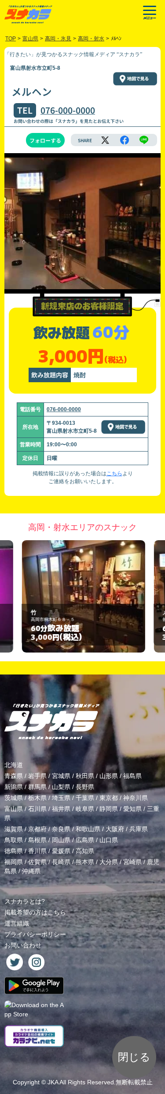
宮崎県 (132, 861)
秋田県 (85, 775)
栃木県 (37, 797)
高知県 (85, 850)
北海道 (13, 764)
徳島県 (13, 850)
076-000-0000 (67, 110)
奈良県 (61, 828)
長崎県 (61, 861)
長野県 (85, 786)
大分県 (108, 861)
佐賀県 (37, 861)
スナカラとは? (24, 901)
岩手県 (37, 775)
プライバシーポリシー (35, 934)
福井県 (61, 808)
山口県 (108, 839)
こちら (114, 473)
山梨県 (61, 786)
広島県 (85, 839)
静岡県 (108, 808)
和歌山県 (88, 828)
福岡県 (13, 861)
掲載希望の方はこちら (35, 912)
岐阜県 (85, 808)
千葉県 (85, 797)
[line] (144, 140)
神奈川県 (135, 797)
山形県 (108, 775)
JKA (53, 1082)
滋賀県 (13, 828)
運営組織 (16, 923)
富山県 (13, 808)
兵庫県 (138, 828)
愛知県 (132, 808)
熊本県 (85, 861)
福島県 (132, 775)
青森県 (13, 775)
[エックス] (105, 140)
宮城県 (61, 775)
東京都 (108, 797)
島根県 (37, 839)
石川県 (37, 808)
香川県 (37, 850)
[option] (82, 596)
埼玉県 (61, 797)
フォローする (45, 140)
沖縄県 (31, 871)
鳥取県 (13, 839)
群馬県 (37, 786)
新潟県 (13, 786)
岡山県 (61, 839)
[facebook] (124, 140)
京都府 (37, 828)
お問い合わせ (22, 945)
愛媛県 (61, 850)
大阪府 (115, 828)
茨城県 (13, 797)
